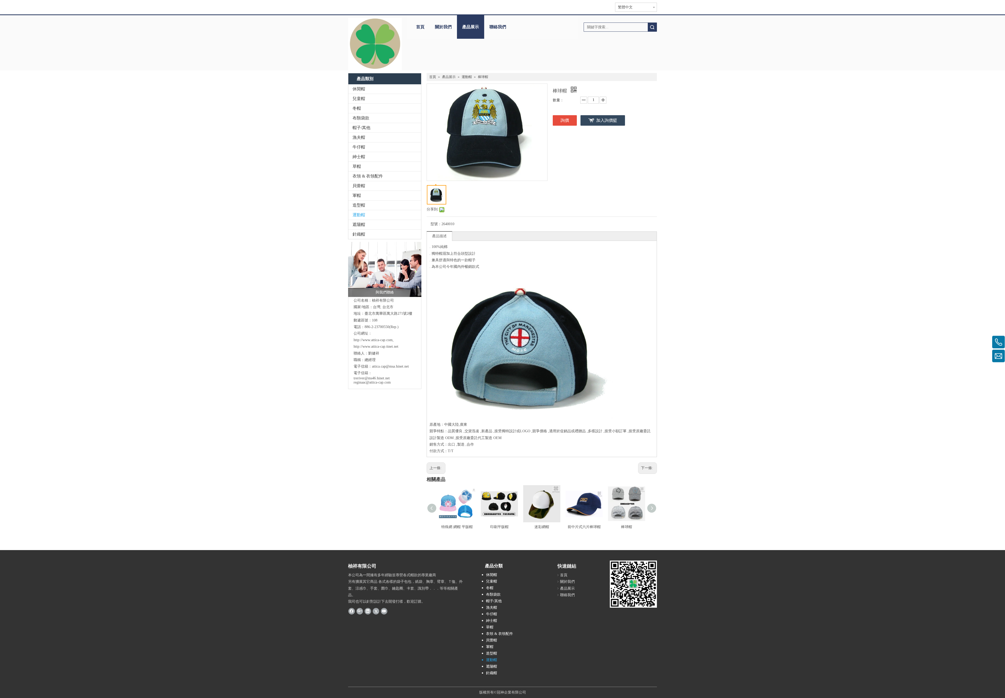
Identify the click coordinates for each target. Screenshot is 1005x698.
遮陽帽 (359, 224)
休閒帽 (359, 89)
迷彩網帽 (541, 527)
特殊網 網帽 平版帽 (457, 527)
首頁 (420, 27)
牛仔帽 (359, 147)
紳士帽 (359, 156)
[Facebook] (351, 611)
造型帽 (359, 205)
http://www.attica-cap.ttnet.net (376, 346)
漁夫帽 (359, 137)
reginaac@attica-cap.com (372, 382)
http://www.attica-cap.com (373, 340)
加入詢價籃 (606, 120)
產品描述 (439, 236)
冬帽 (357, 108)
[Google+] (359, 611)
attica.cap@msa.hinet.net (390, 366)
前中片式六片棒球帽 (584, 527)
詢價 (565, 120)
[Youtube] (384, 611)
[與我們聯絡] (384, 269)
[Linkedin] (368, 611)
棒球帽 (626, 527)
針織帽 (359, 234)
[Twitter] (376, 611)
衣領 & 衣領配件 (368, 176)
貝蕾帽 (359, 186)
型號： (436, 224)
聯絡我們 (497, 27)
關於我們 (443, 27)
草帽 (357, 166)
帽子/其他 (361, 127)
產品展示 (470, 27)
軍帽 (357, 195)
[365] (375, 44)
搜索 (652, 27)
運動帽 (359, 215)
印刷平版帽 (499, 527)
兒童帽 (359, 98)
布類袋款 (361, 118)
